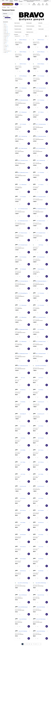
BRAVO (6, 32)
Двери (8, 7)
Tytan (5, 48)
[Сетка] (46, 36)
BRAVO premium (7, 33)
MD (5, 43)
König (5, 42)
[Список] (48, 36)
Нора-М (5, 52)
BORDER (6, 30)
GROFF (5, 39)
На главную (4, 7)
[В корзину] (29, 47)
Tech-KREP (6, 46)
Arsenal (5, 27)
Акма (5, 49)
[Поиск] (29, 4)
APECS (5, 26)
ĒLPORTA (6, 36)
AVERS (5, 29)
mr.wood (6, 45)
